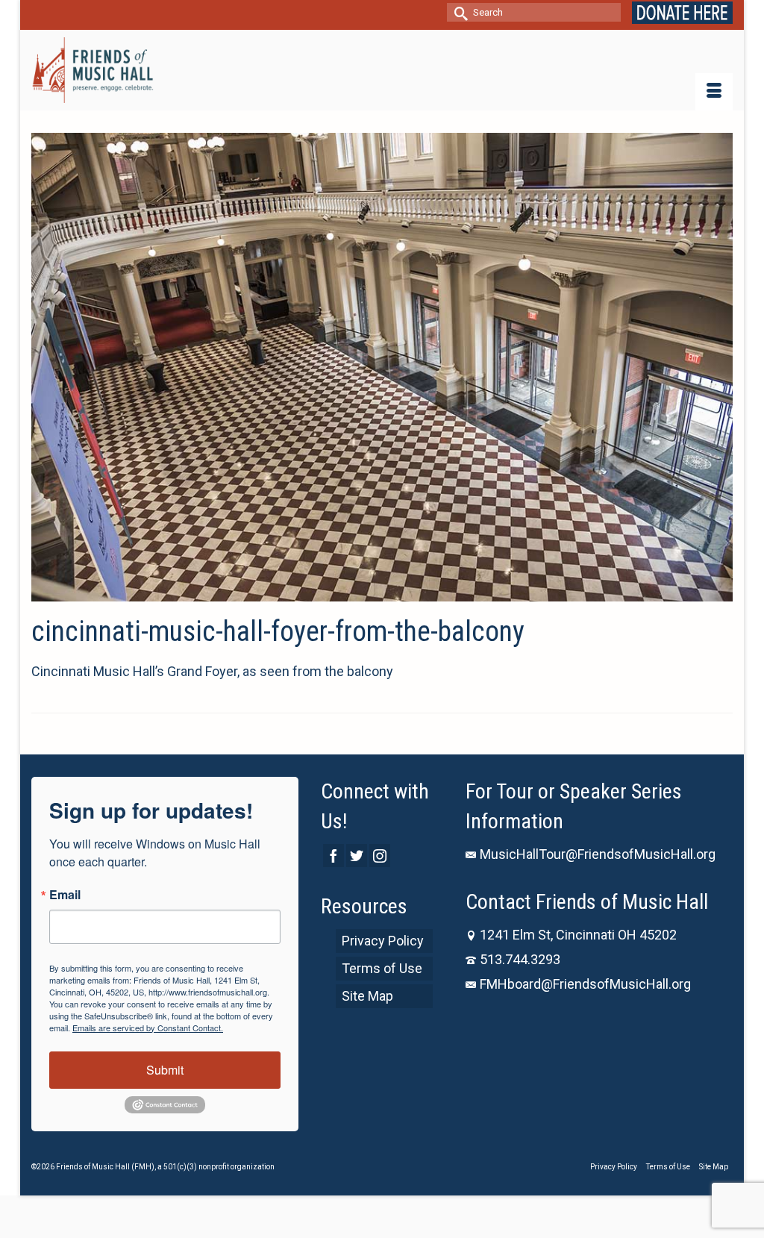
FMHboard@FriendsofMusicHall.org (585, 984)
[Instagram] (379, 855)
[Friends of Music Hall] (92, 70)
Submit (165, 1069)
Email (65, 895)
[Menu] (714, 91)
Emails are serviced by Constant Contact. (147, 1028)
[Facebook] (333, 855)
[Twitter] (356, 855)
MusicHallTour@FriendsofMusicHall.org (598, 854)
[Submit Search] (458, 12)
